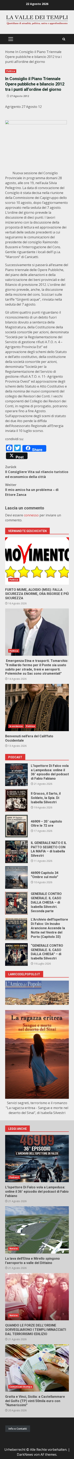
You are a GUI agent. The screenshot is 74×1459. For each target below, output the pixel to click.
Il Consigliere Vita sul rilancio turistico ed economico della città (36, 472)
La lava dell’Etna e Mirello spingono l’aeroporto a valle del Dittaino (37, 1230)
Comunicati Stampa (20, 1386)
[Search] (63, 39)
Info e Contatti (17, 1428)
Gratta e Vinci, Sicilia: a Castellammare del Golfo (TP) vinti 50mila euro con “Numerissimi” (37, 1368)
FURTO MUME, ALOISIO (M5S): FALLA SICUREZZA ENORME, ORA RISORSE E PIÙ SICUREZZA (37, 561)
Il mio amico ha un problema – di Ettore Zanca (32, 489)
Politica (10, 71)
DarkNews (25, 1454)
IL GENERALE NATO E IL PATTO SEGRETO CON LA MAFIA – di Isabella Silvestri (16, 851)
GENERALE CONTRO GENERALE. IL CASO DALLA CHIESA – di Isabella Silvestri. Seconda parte (16, 903)
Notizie (13, 1248)
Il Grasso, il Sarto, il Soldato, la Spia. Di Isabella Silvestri (16, 800)
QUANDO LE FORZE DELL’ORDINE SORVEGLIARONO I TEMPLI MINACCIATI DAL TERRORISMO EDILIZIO (37, 1296)
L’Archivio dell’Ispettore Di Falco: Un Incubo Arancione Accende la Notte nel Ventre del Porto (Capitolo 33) (16, 929)
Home (9, 52)
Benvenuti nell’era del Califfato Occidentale (37, 707)
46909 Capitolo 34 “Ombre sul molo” (16, 877)
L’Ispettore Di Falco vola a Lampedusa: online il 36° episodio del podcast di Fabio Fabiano (16, 774)
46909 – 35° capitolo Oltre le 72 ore (16, 826)
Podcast (14, 1177)
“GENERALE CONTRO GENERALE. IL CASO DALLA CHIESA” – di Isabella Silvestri (16, 954)
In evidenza (16, 726)
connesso (31, 515)
